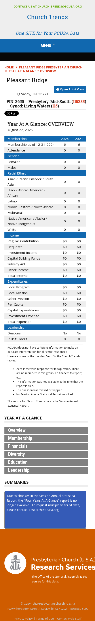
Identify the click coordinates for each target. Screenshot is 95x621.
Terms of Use (45, 619)
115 (55, 106)
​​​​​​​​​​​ (71, 89)
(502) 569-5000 (79, 609)
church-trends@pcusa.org (60, 6)
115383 (79, 101)
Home (9, 67)
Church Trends (47, 17)
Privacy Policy (24, 619)
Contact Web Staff (69, 619)
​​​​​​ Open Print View (71, 89)
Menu (48, 46)
